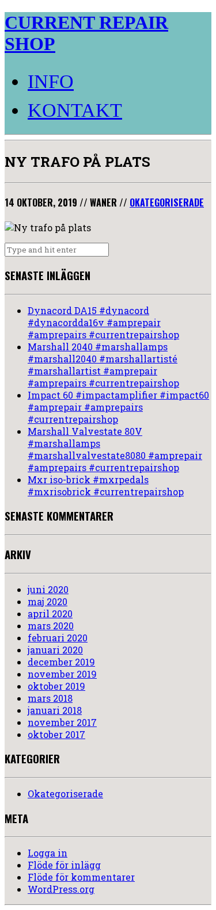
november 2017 (62, 722)
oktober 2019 (56, 686)
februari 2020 (58, 638)
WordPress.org (61, 889)
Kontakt (75, 110)
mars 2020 (51, 626)
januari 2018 (55, 710)
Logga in (47, 853)
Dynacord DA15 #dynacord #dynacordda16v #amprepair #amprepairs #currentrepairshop (103, 322)
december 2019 (61, 662)
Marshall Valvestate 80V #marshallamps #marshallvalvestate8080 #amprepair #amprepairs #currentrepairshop (115, 449)
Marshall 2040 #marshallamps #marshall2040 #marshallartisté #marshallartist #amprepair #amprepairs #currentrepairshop (103, 365)
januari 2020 (55, 650)
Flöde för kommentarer (81, 877)
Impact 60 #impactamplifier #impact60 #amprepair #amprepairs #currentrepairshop (118, 407)
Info (51, 81)
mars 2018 (50, 698)
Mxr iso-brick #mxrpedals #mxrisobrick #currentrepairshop (106, 485)
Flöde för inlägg (64, 865)
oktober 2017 (56, 734)
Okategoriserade (167, 202)
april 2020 (50, 613)
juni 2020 (48, 589)
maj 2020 (47, 601)
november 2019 (62, 674)
